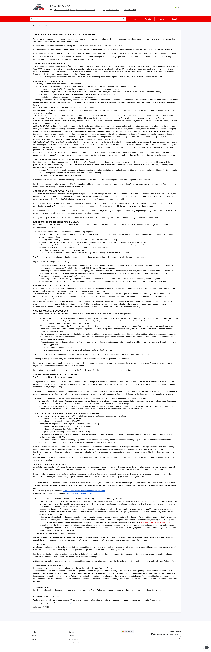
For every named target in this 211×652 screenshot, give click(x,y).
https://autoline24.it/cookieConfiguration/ (156, 522)
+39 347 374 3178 (112, 10)
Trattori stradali (74, 643)
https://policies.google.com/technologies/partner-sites (84, 491)
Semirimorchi (73, 639)
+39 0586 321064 (130, 10)
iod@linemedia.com (75, 603)
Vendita (33, 632)
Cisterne (72, 635)
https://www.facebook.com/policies (78, 493)
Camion (71, 632)
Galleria (33, 635)
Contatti (33, 639)
